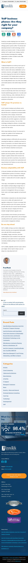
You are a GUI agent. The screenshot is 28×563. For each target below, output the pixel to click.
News (4, 387)
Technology (6, 398)
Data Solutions (7, 376)
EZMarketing (18, 561)
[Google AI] (19, 34)
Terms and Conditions (14, 557)
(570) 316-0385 (7, 469)
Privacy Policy (6, 557)
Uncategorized (7, 401)
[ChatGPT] (3, 34)
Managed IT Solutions (9, 384)
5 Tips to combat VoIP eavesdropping (13, 302)
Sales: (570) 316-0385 (21, 1)
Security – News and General (11, 390)
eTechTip (5, 379)
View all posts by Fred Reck (10, 292)
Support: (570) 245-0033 (9, 1)
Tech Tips (5, 396)
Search (5, 310)
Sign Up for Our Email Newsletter (14, 475)
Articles (5, 367)
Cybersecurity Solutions (9, 373)
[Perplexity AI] (8, 34)
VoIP (4, 300)
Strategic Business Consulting (11, 393)
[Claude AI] (14, 34)
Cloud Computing (8, 370)
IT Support (6, 381)
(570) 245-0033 (9, 466)
